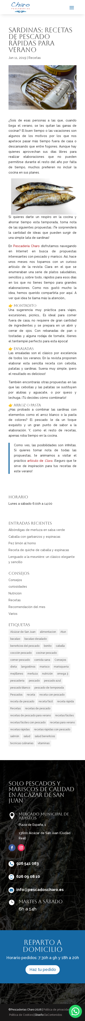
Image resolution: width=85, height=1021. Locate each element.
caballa (60, 645)
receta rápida (65, 701)
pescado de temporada (49, 687)
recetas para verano (62, 722)
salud (27, 736)
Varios (12, 613)
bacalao (15, 638)
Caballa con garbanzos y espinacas (34, 536)
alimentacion (48, 631)
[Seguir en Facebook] (11, 847)
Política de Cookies (21, 1014)
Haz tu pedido (42, 969)
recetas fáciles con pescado (28, 722)
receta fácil (46, 701)
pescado (34, 680)
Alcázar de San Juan (23, 631)
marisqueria (61, 666)
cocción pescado (21, 652)
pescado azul (52, 680)
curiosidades (17, 586)
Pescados (16, 694)
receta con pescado (52, 694)
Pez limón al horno (22, 543)
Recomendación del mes (26, 607)
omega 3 (62, 673)
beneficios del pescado (24, 645)
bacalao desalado (35, 638)
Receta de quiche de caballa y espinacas (38, 550)
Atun (63, 631)
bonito (47, 645)
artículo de (39, 460)
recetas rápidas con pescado (52, 729)
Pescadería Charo (26, 246)
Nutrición (15, 593)
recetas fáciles (64, 715)
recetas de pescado (37, 708)
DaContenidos (53, 1014)
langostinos (28, 666)
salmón (14, 736)
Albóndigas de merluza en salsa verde (36, 530)
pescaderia (17, 680)
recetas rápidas (20, 729)
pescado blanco (20, 687)
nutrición (47, 673)
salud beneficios (45, 736)
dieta (13, 666)
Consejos (15, 580)
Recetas (35, 58)
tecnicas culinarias (21, 743)
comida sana (42, 659)
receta (31, 694)
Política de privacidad (56, 1009)
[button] (75, 1011)
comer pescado (20, 659)
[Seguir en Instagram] (21, 847)
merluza (32, 673)
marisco (44, 666)
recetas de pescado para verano (30, 715)
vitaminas (43, 743)
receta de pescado (22, 701)
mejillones (16, 673)
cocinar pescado (46, 652)
